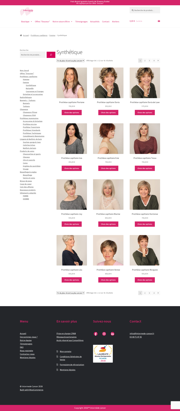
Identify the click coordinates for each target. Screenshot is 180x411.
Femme (52, 35)
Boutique (25, 21)
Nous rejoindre (26, 350)
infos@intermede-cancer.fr (142, 333)
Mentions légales (27, 357)
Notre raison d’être (61, 21)
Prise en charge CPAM (66, 333)
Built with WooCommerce (31, 389)
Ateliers (115, 21)
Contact (106, 21)
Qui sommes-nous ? (29, 337)
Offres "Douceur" (42, 21)
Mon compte (65, 351)
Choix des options (71, 112)
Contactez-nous (27, 354)
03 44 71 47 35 (136, 337)
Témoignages (81, 21)
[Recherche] (51, 55)
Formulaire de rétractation (72, 364)
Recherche (24, 50)
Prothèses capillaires (39, 35)
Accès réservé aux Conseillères (70, 340)
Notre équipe (26, 340)
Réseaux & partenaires (67, 337)
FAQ (21, 347)
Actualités (94, 21)
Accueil (26, 35)
